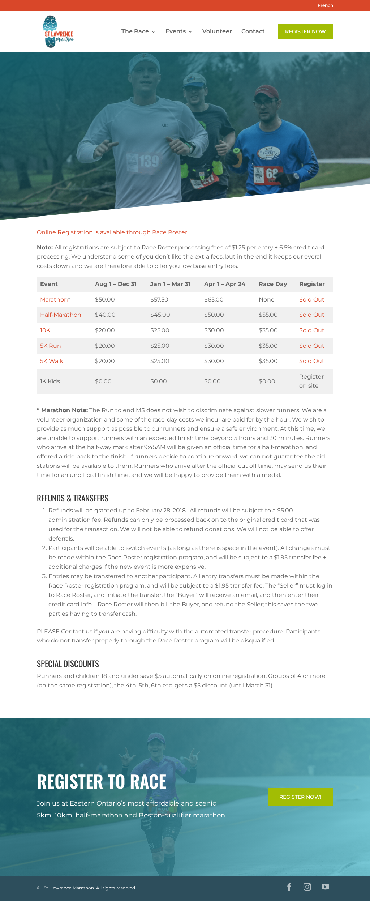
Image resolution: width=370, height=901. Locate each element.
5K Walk (51, 361)
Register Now (305, 31)
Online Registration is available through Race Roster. (112, 232)
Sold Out (311, 299)
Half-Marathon (60, 314)
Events (175, 32)
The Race (135, 32)
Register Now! (300, 797)
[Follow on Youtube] (325, 886)
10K (45, 330)
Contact (253, 32)
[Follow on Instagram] (307, 886)
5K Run (50, 345)
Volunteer (217, 32)
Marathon (54, 299)
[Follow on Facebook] (289, 886)
